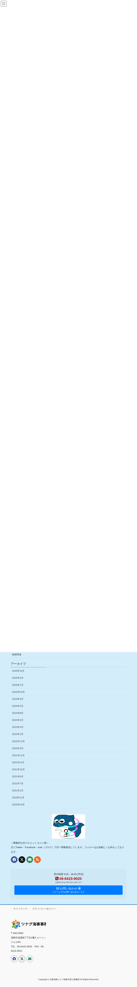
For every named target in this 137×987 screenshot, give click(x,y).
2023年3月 (17, 727)
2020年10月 (18, 804)
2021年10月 (18, 769)
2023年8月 (17, 713)
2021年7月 (17, 783)
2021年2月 (17, 790)
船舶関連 (16, 654)
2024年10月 (18, 692)
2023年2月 (17, 734)
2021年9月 (17, 776)
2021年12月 (18, 755)
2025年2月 (17, 678)
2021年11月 (18, 762)
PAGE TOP (131, 954)
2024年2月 (17, 706)
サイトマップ (20, 908)
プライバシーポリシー (44, 908)
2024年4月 (17, 699)
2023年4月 (17, 720)
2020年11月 (18, 797)
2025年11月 (18, 670)
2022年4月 (17, 748)
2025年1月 (17, 685)
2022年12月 (18, 741)
